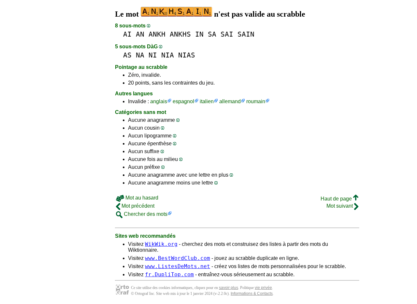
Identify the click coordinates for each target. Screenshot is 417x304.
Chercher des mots (144, 214)
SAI (227, 34)
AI (127, 34)
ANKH (157, 34)
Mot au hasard (141, 197)
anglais (158, 101)
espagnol (183, 101)
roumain (255, 101)
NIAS (186, 55)
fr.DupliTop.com (169, 274)
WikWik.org (161, 244)
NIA (167, 55)
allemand (230, 101)
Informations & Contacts (252, 293)
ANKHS (180, 34)
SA (212, 34)
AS (127, 55)
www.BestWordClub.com (177, 258)
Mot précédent (137, 206)
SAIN (245, 34)
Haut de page (337, 198)
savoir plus (228, 287)
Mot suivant (340, 206)
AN (140, 34)
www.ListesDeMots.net (177, 266)
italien (207, 101)
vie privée (263, 287)
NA (140, 55)
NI (153, 55)
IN (199, 34)
